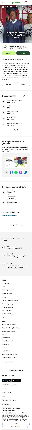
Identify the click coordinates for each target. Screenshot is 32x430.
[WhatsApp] (16, 172)
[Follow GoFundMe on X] (9, 375)
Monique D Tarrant (12, 111)
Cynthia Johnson (12, 106)
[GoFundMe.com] (16, 2)
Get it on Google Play (7, 380)
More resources (7, 362)
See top (26, 96)
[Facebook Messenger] (20, 172)
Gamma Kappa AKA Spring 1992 (16, 100)
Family (19, 212)
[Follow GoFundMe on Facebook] (3, 375)
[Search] (3, 2)
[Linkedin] (25, 172)
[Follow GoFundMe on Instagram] (12, 375)
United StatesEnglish (17, 370)
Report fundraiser (17, 225)
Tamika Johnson (12, 202)
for (15, 7)
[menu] (29, 2)
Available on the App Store (16, 380)
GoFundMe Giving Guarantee (15, 267)
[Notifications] (25, 2)
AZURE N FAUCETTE (12, 117)
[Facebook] (11, 172)
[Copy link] (6, 172)
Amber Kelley (11, 191)
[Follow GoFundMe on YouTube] (6, 375)
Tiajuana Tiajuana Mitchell (14, 123)
